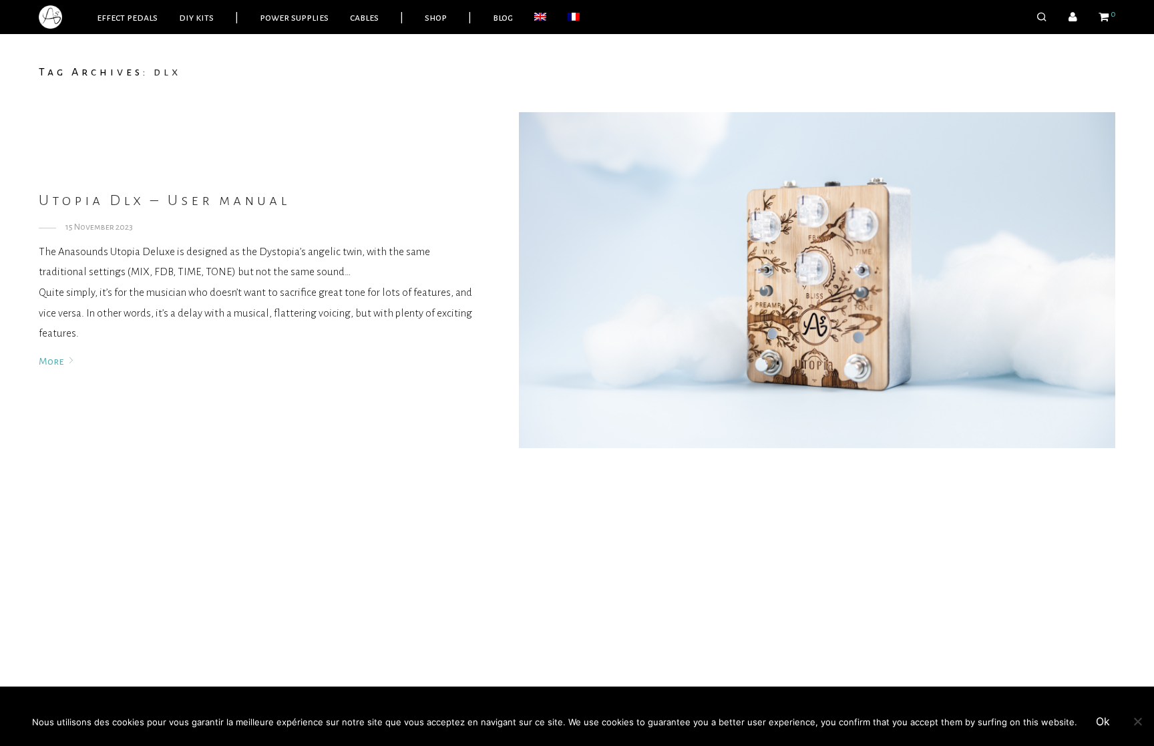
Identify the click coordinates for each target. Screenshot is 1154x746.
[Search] (1042, 17)
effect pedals (127, 17)
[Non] (1137, 721)
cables (364, 17)
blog (503, 17)
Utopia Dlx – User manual (164, 200)
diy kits (196, 17)
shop (436, 17)
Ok (1103, 721)
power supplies (294, 17)
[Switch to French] (573, 17)
